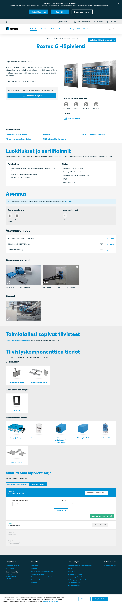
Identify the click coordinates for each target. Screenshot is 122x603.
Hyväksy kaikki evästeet (100, 599)
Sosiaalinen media (74, 583)
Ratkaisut (57, 39)
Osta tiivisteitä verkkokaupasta (42, 571)
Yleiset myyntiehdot (75, 577)
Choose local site (110, 565)
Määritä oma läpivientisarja (54, 139)
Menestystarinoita (37, 574)
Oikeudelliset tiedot (75, 574)
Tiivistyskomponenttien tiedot (18, 139)
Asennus (46, 135)
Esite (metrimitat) (74, 118)
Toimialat (34, 565)
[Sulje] (119, 3)
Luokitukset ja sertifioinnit (16, 135)
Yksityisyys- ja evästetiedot (77, 580)
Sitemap (34, 583)
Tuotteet (47, 39)
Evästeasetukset (74, 585)
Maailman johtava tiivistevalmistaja (80, 565)
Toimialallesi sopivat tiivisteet (92, 135)
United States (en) (42, 5)
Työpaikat (71, 571)
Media (70, 568)
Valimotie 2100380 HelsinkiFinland (11, 576)
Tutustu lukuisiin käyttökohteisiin (18, 340)
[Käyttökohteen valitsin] (7, 21)
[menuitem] (33, 29)
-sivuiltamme (68, 201)
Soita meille (10, 568)
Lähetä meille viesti (12, 565)
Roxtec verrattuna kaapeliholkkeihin (43, 577)
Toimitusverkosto (37, 580)
